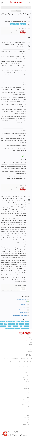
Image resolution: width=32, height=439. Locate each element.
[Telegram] (27, 355)
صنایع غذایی (26, 375)
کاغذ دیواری (13, 24)
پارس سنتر (27, 323)
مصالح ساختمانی (26, 377)
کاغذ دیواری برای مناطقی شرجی (20, 302)
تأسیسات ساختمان (25, 404)
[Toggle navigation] (2, 3)
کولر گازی (27, 321)
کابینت (28, 415)
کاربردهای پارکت (23, 304)
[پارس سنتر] (15, 2)
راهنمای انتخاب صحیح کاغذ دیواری (19, 315)
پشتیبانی (30, 351)
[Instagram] (30, 355)
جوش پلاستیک (11, 328)
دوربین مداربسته (26, 399)
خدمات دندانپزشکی (11, 323)
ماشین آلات (27, 372)
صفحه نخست (29, 338)
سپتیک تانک (27, 422)
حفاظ (28, 395)
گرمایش (5, 323)
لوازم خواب (2, 321)
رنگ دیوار (17, 24)
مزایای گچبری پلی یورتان (22, 299)
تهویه (1, 323)
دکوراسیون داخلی (23, 24)
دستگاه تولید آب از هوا (25, 328)
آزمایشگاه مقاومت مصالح (11, 321)
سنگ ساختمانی (26, 417)
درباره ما (30, 342)
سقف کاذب (27, 381)
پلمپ (22, 321)
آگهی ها (29, 340)
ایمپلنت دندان (26, 326)
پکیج (28, 406)
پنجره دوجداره (26, 388)
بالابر (28, 411)
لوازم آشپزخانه (26, 413)
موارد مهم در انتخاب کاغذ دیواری (20, 310)
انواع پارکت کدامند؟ (23, 307)
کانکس (28, 397)
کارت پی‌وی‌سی (3, 326)
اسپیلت (18, 321)
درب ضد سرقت (26, 384)
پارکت (28, 393)
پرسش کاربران (21, 323)
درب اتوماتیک (26, 386)
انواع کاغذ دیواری (23, 312)
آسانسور (27, 408)
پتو (16, 323)
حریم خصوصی (29, 347)
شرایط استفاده (29, 349)
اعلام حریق (27, 402)
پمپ (21, 326)
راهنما (30, 344)
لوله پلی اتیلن (15, 326)
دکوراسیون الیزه (16, 287)
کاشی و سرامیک (26, 424)
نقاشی (6, 328)
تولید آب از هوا (17, 328)
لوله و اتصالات (26, 420)
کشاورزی (9, 326)
